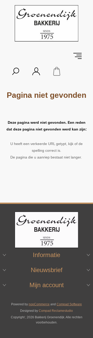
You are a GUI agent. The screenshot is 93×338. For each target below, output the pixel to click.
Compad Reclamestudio (56, 311)
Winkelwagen (57, 71)
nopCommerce (39, 304)
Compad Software (69, 304)
